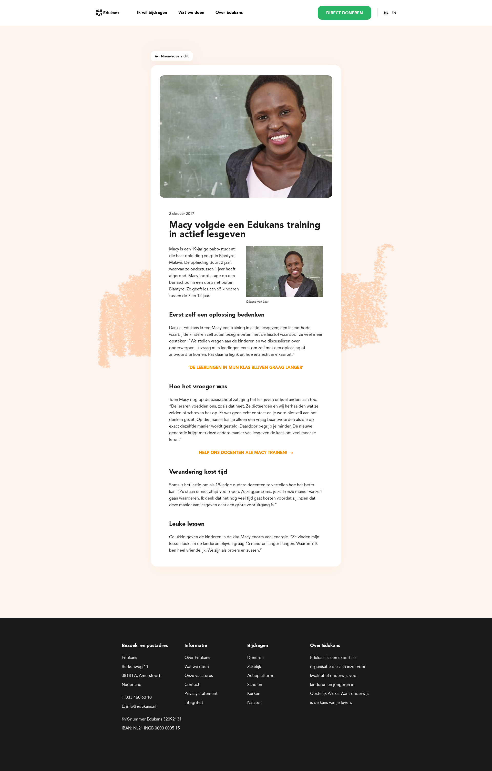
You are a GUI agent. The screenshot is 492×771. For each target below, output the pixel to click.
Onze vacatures (198, 675)
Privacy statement (201, 693)
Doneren (255, 657)
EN (394, 13)
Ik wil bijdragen (152, 13)
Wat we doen (191, 13)
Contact (191, 684)
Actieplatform (260, 675)
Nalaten (254, 702)
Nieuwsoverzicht (175, 56)
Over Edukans (229, 13)
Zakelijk (254, 666)
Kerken (253, 693)
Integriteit (193, 702)
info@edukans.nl (141, 706)
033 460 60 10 (139, 697)
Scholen (254, 684)
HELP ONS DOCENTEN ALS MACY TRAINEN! (243, 452)
